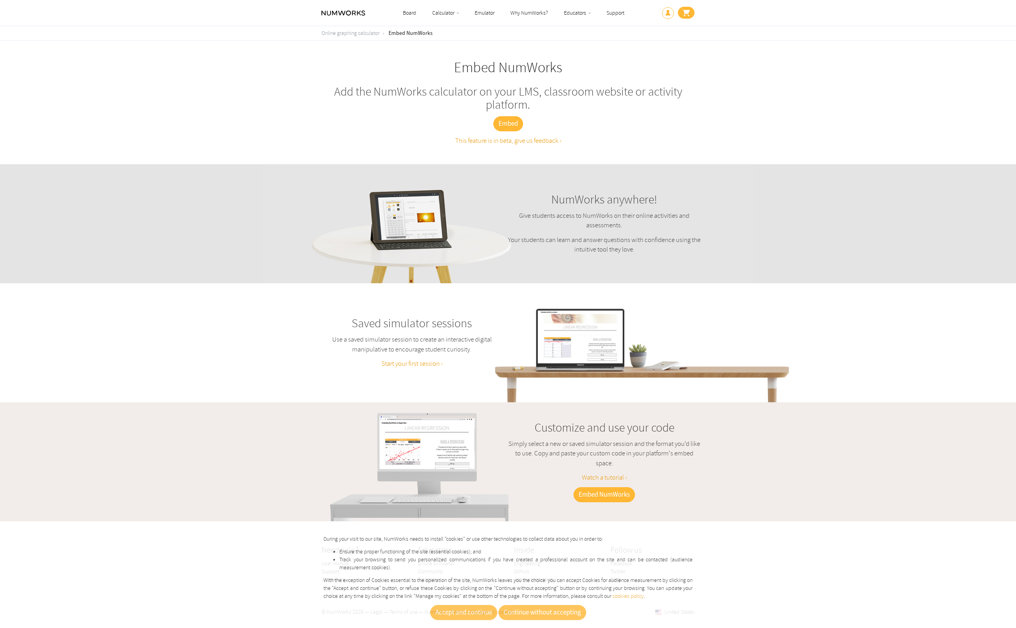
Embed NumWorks (411, 33)
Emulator (485, 13)
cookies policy (628, 596)
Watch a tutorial (603, 477)
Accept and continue (463, 612)
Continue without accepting (542, 612)
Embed (508, 124)
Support (615, 13)
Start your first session (411, 363)
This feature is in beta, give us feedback (507, 140)
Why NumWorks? (529, 13)
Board (409, 13)
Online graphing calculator (350, 33)
